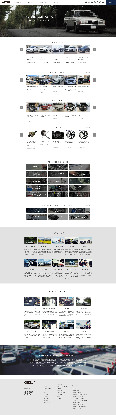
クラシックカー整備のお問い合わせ (80, 400)
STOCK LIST (75, 382)
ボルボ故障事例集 (60, 394)
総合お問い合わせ (76, 390)
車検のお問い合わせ (77, 392)
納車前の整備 (46, 398)
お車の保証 (46, 396)
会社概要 (45, 390)
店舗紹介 (45, 392)
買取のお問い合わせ (77, 402)
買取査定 (59, 396)
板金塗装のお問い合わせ (78, 396)
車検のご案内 (59, 384)
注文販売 (59, 398)
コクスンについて (47, 384)
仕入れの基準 (46, 394)
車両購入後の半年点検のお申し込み (80, 406)
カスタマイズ (59, 390)
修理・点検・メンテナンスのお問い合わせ (81, 394)
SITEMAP (26, 386)
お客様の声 (46, 400)
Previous (21, 49)
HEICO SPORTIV (47, 402)
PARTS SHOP (76, 385)
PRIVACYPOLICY (28, 388)
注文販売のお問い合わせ (78, 404)
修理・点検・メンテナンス (62, 386)
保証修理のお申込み (77, 408)
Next (94, 49)
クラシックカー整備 (61, 392)
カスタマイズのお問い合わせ (78, 398)
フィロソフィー (46, 386)
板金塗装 (59, 388)
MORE (88, 42)
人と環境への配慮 (47, 388)
